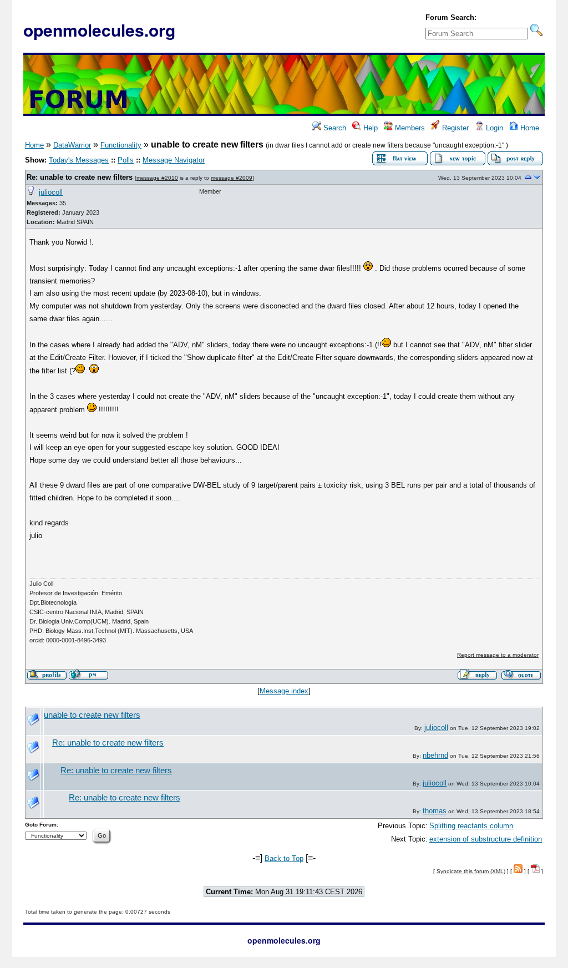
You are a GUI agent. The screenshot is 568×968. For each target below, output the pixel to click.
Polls (126, 160)
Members (409, 128)
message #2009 (231, 178)
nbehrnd (435, 755)
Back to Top (284, 858)
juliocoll (51, 192)
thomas (435, 811)
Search (333, 128)
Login (493, 128)
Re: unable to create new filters (80, 177)
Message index (284, 691)
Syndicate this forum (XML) (471, 871)
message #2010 (157, 178)
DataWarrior (72, 145)
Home (528, 128)
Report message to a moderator (498, 655)
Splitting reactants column (471, 826)
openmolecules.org (99, 30)
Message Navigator (174, 160)
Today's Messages (79, 160)
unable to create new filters (92, 715)
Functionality (120, 145)
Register (454, 128)
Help (369, 128)
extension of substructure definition (485, 839)
